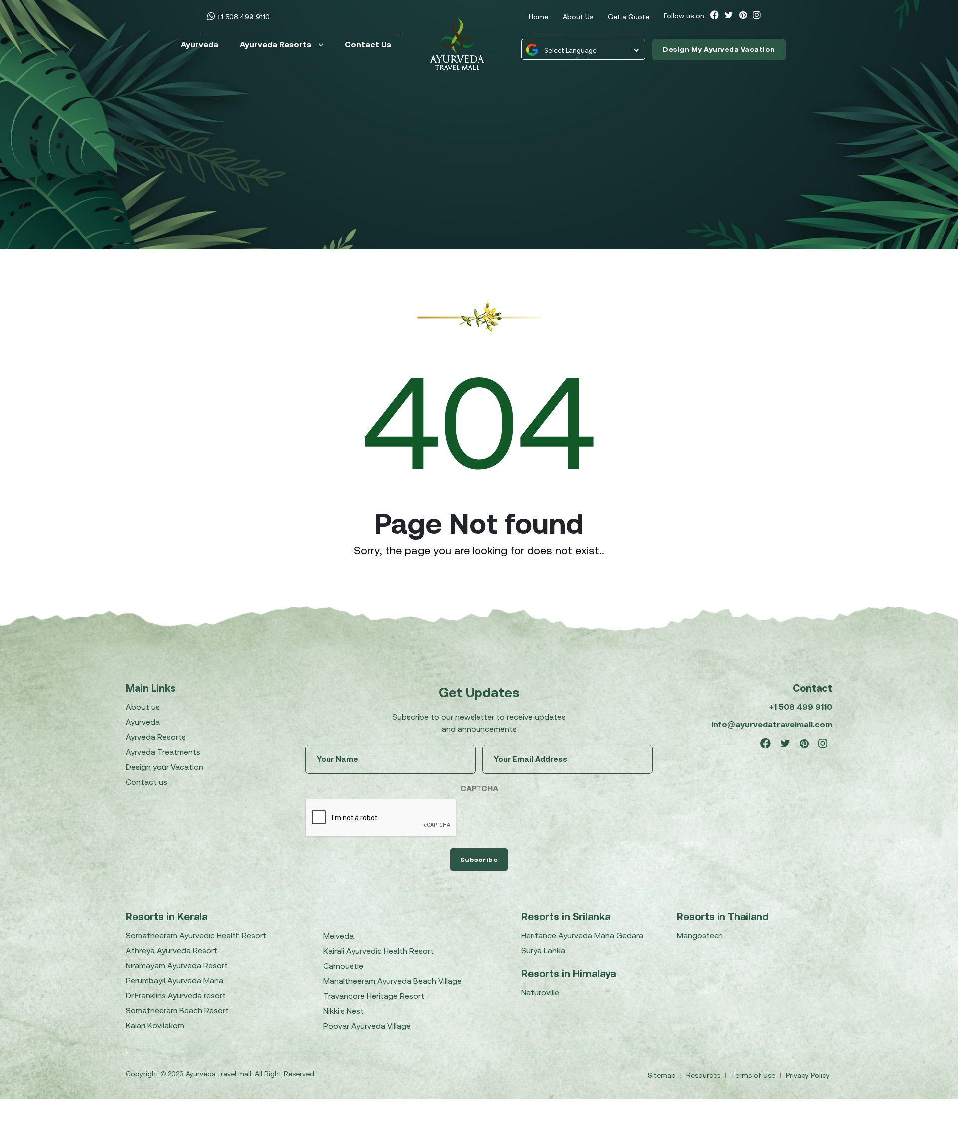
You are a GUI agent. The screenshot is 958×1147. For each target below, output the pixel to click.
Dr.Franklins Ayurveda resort (176, 995)
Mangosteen (700, 935)
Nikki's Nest (343, 1010)
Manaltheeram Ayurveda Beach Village (392, 980)
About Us (578, 17)
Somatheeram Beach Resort (177, 1010)
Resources (704, 1075)
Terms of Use (754, 1075)
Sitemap (663, 1075)
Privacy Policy (808, 1075)
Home (538, 17)
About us (143, 706)
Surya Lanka (543, 950)
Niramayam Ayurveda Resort (177, 965)
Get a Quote (628, 17)
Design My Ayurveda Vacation (719, 49)
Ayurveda (199, 44)
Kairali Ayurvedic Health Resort (378, 950)
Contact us (146, 781)
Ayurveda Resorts (275, 44)
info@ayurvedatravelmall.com (771, 724)
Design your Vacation (164, 766)
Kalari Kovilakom (155, 1025)
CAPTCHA (479, 788)
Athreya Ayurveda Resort (171, 950)
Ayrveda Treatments (163, 751)
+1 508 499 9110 (242, 17)
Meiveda (338, 935)
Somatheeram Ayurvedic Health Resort (196, 935)
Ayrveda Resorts (156, 736)
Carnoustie (343, 965)
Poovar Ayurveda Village (367, 1025)
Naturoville (540, 992)
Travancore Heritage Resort (373, 995)
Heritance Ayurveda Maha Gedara (582, 935)
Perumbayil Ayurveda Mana (174, 980)
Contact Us (368, 44)
